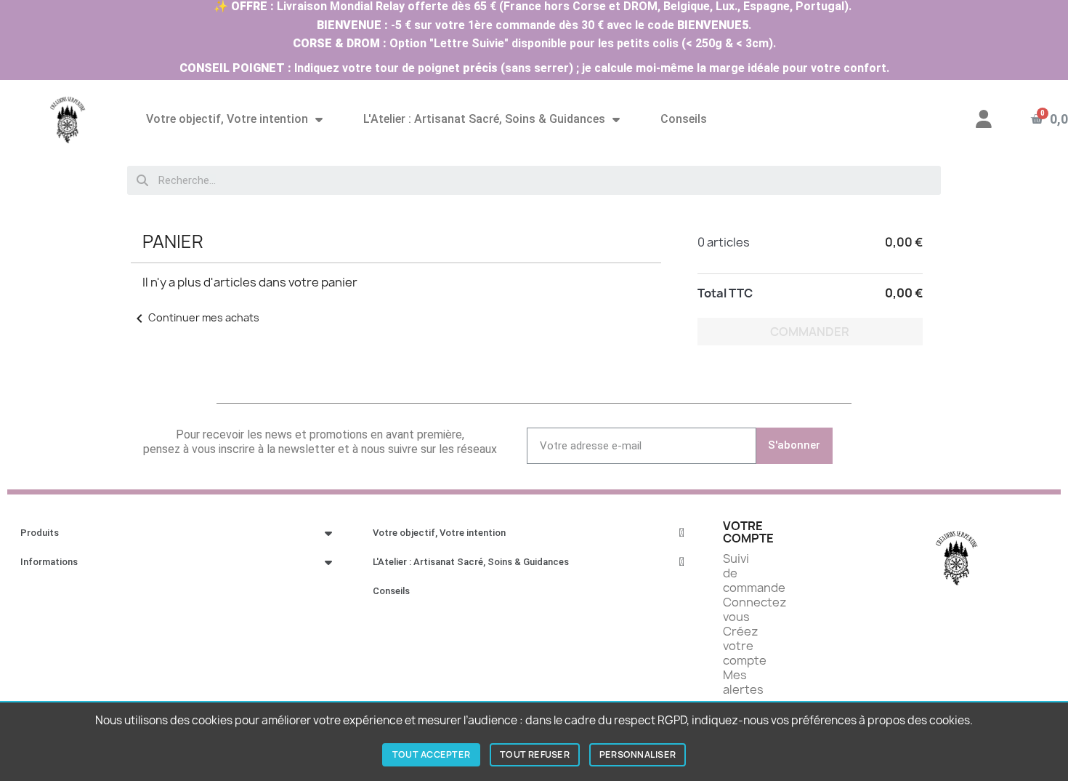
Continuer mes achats (195, 317)
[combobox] (533, 180)
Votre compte (748, 532)
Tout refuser (535, 754)
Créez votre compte (744, 645)
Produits (39, 532)
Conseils (683, 119)
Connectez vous (755, 609)
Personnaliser (637, 754)
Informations (49, 561)
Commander (809, 332)
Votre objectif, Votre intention (227, 119)
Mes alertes (743, 682)
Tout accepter (431, 754)
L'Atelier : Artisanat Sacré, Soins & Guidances (484, 119)
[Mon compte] (983, 118)
